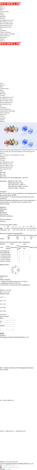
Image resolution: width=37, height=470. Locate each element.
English (2, 120)
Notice (1, 13)
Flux (1, 29)
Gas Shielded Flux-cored (7, 20)
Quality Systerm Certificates (7, 34)
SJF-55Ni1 (9, 290)
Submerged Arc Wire (5, 27)
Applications (3, 114)
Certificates (3, 107)
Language (3, 118)
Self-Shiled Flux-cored (6, 22)
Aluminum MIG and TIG (6, 23)
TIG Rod (2, 18)
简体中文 (2, 41)
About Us (2, 85)
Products (2, 92)
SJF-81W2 (6, 292)
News (1, 87)
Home (1, 155)
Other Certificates (5, 36)
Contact (2, 116)
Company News (4, 11)
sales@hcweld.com (20, 431)
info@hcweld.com (10, 431)
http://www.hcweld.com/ (12, 462)
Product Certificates (5, 32)
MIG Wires (3, 16)
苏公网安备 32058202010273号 (10, 467)
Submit (2, 333)
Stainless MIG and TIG (6, 25)
